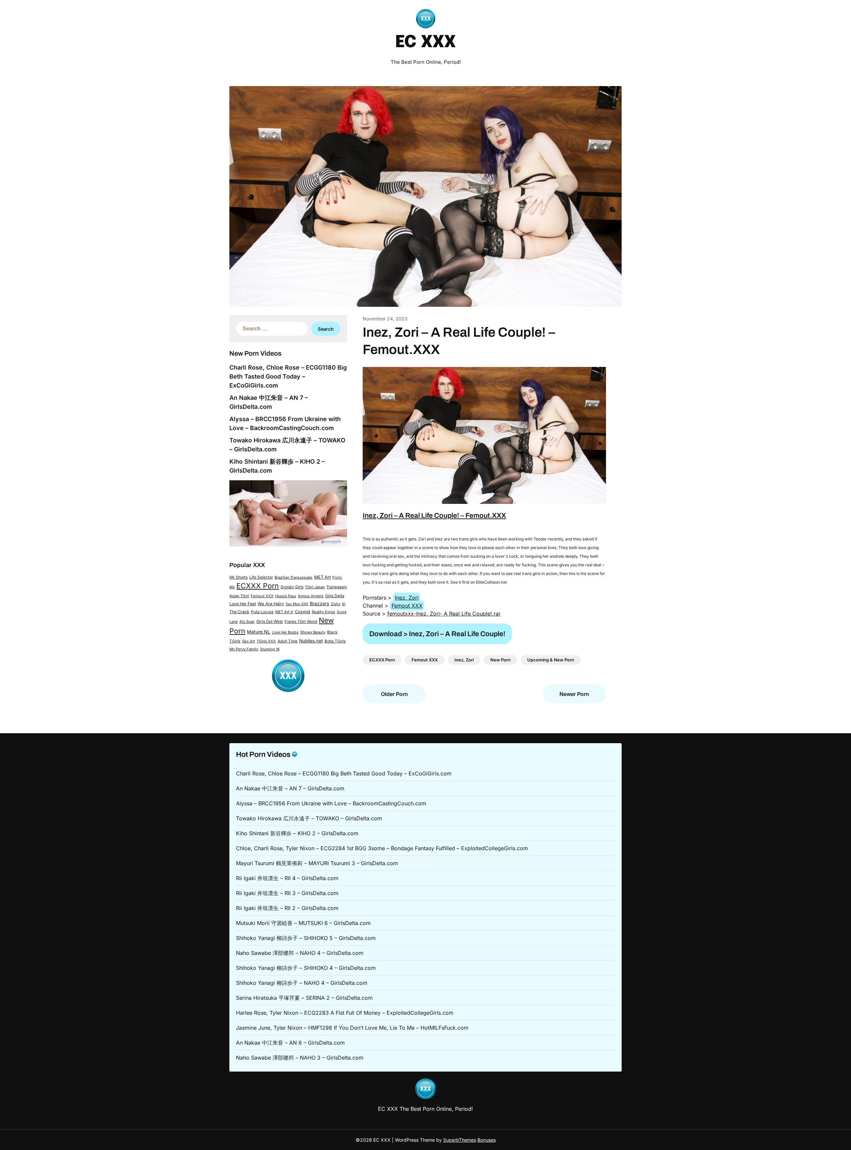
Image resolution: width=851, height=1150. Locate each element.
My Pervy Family (243, 649)
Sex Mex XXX (297, 604)
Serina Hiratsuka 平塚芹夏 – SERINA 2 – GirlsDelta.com (304, 997)
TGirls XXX (266, 641)
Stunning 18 (270, 649)
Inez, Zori (407, 597)
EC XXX (425, 42)
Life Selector (261, 577)
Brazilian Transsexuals (293, 577)
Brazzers (319, 603)
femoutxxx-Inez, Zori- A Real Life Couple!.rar (444, 613)
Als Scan (247, 621)
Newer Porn (574, 694)
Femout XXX (262, 596)
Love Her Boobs (285, 632)
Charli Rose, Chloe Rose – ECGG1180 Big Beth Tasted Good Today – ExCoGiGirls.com (288, 376)
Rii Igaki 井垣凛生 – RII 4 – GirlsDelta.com (287, 878)
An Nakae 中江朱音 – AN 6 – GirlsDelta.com (290, 1042)
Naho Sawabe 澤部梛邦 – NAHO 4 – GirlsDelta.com (299, 953)
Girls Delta (334, 596)
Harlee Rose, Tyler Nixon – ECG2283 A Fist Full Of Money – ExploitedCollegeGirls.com (344, 1012)
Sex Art (248, 641)
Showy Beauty (312, 632)
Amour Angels (310, 596)
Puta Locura (262, 612)
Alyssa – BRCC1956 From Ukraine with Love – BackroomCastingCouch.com (331, 803)
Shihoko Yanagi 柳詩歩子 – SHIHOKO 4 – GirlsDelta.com (306, 968)
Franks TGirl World (301, 621)
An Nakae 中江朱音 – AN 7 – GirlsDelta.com (290, 788)
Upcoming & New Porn (550, 659)
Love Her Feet (242, 603)
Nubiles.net (311, 640)
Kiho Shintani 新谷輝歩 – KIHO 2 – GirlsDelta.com (297, 833)
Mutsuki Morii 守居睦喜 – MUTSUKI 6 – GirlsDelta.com (303, 923)
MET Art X (284, 612)
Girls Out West (269, 621)
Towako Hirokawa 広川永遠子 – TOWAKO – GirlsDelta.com (309, 818)
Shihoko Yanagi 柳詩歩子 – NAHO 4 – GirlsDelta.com (301, 982)
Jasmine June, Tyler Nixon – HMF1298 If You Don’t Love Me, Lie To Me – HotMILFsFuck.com (352, 1027)
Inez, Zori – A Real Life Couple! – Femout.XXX (434, 515)
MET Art (322, 577)
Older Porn (394, 694)
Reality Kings (323, 612)
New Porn (500, 659)
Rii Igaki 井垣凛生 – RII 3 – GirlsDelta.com (287, 893)
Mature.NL (258, 631)
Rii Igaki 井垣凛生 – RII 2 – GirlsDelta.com (287, 908)
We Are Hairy (271, 603)
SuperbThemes (459, 1140)
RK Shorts (238, 577)
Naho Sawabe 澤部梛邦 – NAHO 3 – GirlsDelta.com (299, 1057)
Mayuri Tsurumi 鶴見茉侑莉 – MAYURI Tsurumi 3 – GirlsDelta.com (317, 863)
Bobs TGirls (335, 641)
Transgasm (336, 587)
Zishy (335, 604)
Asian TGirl (239, 596)
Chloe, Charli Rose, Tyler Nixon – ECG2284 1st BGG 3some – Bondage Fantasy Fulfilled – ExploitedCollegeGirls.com (382, 848)
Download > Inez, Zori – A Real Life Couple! (437, 633)
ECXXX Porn (257, 585)
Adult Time (288, 641)
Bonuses (486, 1140)
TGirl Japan (315, 587)
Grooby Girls (292, 587)
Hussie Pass (285, 596)
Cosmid (302, 611)
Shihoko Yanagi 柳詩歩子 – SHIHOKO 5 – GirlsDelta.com (306, 938)
